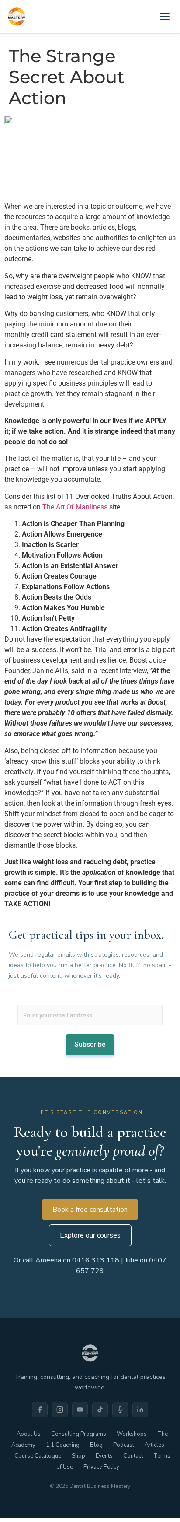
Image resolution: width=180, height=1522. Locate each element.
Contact (133, 1456)
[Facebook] (40, 1409)
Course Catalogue (37, 1456)
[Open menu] (164, 17)
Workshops (132, 1434)
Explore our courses (90, 1235)
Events (104, 1456)
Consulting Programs (78, 1434)
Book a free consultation (90, 1209)
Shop (78, 1456)
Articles (154, 1445)
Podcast (123, 1445)
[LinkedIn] (140, 1409)
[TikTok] (100, 1409)
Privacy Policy (101, 1467)
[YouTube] (80, 1409)
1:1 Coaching (63, 1445)
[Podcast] (120, 1409)
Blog (96, 1445)
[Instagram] (60, 1409)
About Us (29, 1434)
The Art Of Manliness (74, 507)
